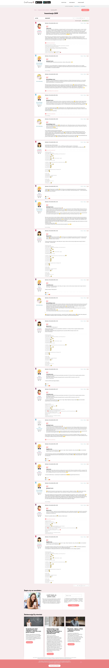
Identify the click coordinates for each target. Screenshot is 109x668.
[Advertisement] (28, 24)
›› (87, 18)
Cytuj (81, 23)
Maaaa (39, 193)
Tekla (39, 427)
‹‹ (73, 18)
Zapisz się (73, 605)
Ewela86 (39, 30)
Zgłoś (88, 23)
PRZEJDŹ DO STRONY (54, 665)
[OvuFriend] (29, 3)
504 (78, 18)
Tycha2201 (39, 149)
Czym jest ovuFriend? (69, 6)
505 (80, 18)
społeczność (81, 2)
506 (82, 18)
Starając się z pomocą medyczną (43, 10)
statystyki (63, 2)
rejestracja (76, 6)
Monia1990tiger (39, 63)
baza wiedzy (72, 2)
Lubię (85, 23)
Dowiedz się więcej (56, 663)
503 (77, 18)
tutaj (68, 602)
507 (84, 18)
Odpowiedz (85, 10)
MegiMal (39, 396)
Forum (35, 10)
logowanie (83, 6)
